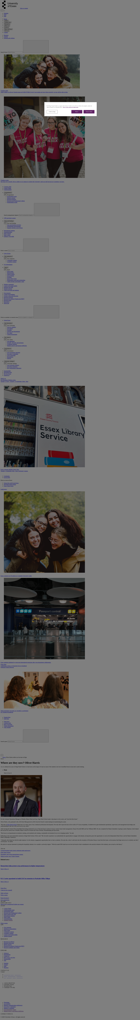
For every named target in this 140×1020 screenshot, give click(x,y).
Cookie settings (52, 111)
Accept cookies (89, 111)
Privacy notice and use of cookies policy (70, 107)
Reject (76, 111)
